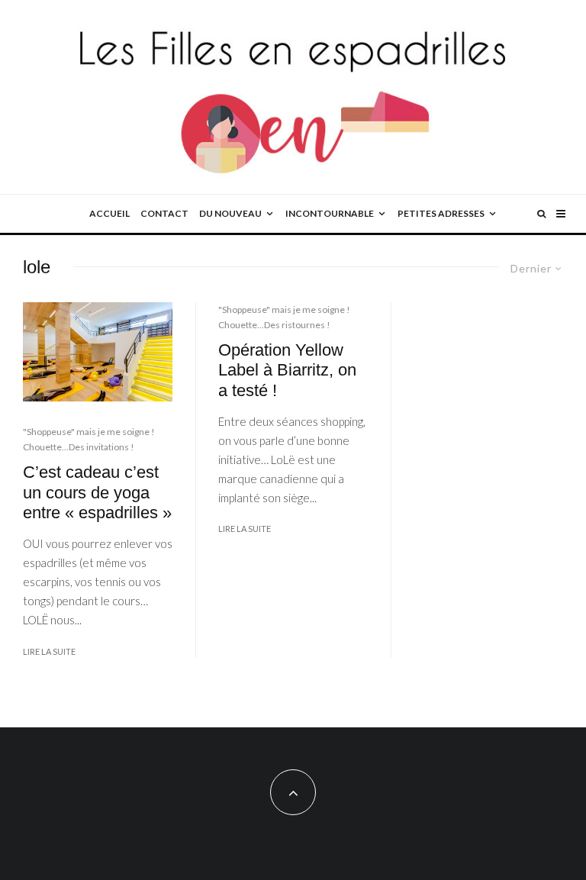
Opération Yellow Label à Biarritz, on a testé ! (287, 370)
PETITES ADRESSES (441, 213)
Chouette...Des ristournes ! (274, 324)
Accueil (109, 213)
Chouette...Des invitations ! (78, 447)
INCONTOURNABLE (329, 213)
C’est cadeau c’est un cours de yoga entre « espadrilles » (97, 492)
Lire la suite (49, 651)
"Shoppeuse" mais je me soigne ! (89, 431)
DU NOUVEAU (230, 213)
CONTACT (164, 213)
